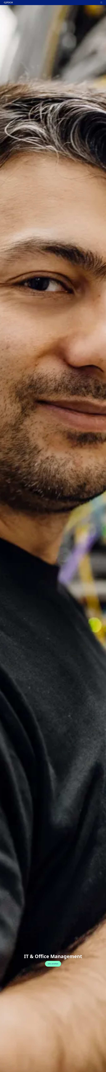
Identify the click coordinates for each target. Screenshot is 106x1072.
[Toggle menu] (101, 2)
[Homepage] (8, 2)
